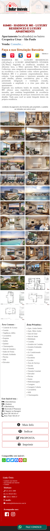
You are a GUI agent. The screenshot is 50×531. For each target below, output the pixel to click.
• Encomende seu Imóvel (11, 483)
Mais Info (27, 424)
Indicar (27, 431)
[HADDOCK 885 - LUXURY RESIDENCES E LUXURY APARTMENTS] (12, 118)
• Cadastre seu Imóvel (10, 481)
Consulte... (17, 44)
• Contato (6, 484)
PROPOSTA (27, 437)
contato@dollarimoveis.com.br (16, 503)
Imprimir (27, 444)
